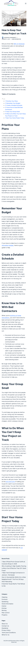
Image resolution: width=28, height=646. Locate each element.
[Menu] (25, 3)
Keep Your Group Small (13, 111)
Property (4, 615)
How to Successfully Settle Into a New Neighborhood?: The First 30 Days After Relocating (14, 579)
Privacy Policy (6, 630)
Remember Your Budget (13, 103)
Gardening (5, 601)
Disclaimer (5, 628)
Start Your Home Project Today (15, 118)
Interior (4, 606)
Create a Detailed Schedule (14, 105)
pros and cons (10, 481)
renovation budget (7, 245)
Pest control (5, 612)
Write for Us (5, 635)
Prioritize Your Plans (12, 101)
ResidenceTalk (15, 640)
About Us (5, 623)
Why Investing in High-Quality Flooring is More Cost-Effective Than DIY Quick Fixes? (14, 568)
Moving (4, 610)
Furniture (4, 599)
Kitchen (4, 608)
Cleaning (4, 597)
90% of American (19, 44)
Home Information (16, 39)
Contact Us (5, 626)
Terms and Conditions (9, 632)
